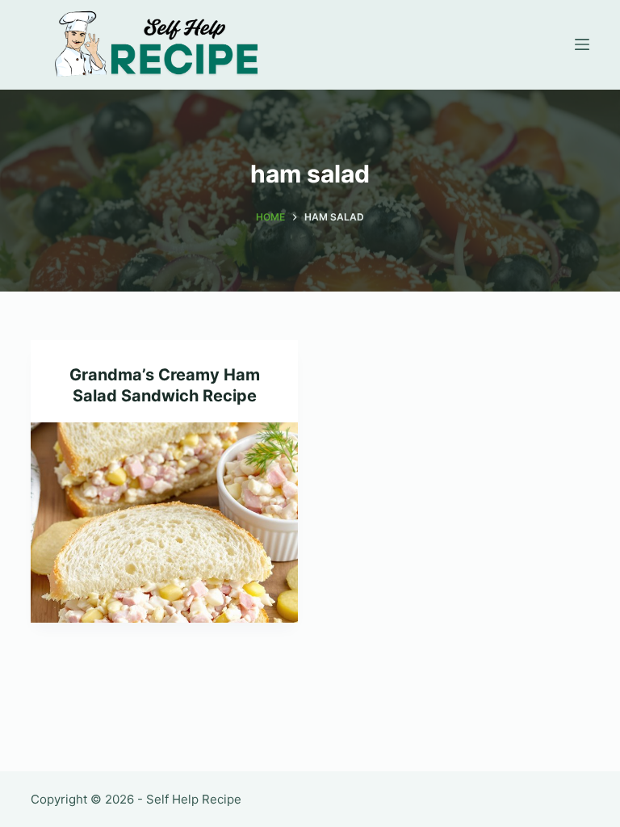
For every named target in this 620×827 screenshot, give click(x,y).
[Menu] (582, 44)
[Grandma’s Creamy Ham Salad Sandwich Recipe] (164, 522)
